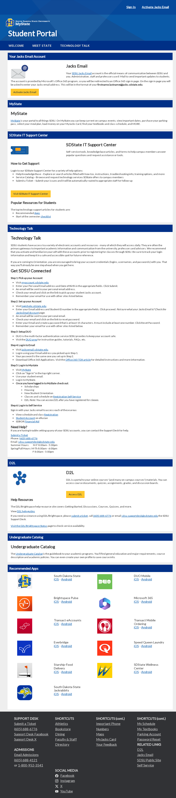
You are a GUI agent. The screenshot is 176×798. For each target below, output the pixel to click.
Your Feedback (106, 744)
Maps (100, 734)
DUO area (31, 339)
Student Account (25, 418)
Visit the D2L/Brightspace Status (29, 525)
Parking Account (149, 734)
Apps (37, 213)
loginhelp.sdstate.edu (33, 306)
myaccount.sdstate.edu (35, 282)
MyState (15, 120)
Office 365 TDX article (78, 359)
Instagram (67, 781)
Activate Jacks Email (155, 7)
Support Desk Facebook (31, 734)
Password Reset (149, 739)
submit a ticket (79, 515)
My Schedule (146, 724)
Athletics (61, 724)
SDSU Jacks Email (82, 73)
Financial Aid (32, 421)
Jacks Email (145, 755)
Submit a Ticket (19, 435)
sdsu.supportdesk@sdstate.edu (36, 441)
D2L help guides (26, 511)
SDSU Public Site (149, 760)
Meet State (42, 46)
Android (66, 579)
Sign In (131, 7)
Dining (60, 734)
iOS (56, 579)
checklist (46, 216)
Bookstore (63, 729)
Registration (51, 414)
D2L (140, 749)
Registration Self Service (67, 396)
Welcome (16, 46)
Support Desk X (25, 739)
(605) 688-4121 (25, 760)
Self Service (145, 765)
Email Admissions (26, 755)
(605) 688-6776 (28, 438)
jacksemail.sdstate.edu (34, 349)
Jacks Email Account (27, 312)
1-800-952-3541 (30, 765)
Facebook (67, 775)
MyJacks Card (106, 739)
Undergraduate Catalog (29, 553)
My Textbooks (147, 729)
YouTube (66, 791)
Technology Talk (75, 46)
